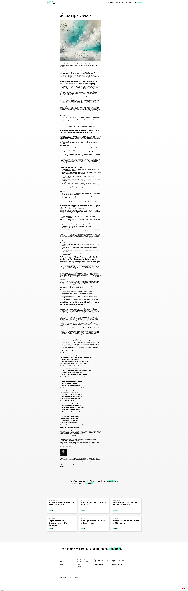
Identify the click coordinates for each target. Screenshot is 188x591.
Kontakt (139, 2)
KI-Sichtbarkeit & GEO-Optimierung (83, 561)
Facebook (61, 561)
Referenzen (124, 2)
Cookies (113, 580)
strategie (71, 464)
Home (61, 577)
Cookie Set (117, 580)
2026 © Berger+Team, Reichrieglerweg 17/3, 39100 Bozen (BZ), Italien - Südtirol (73, 580)
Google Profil (62, 564)
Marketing (61, 466)
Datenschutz (101, 580)
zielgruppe (75, 464)
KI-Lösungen (111, 2)
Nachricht (114, 548)
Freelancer (79, 566)
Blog (135, 2)
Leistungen (117, 2)
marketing (61, 464)
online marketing (67, 464)
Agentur (78, 564)
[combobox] (94, 574)
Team (130, 2)
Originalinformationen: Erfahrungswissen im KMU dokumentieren (58, 523)
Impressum (96, 580)
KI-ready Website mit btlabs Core (82, 559)
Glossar (78, 567)
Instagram (61, 559)
